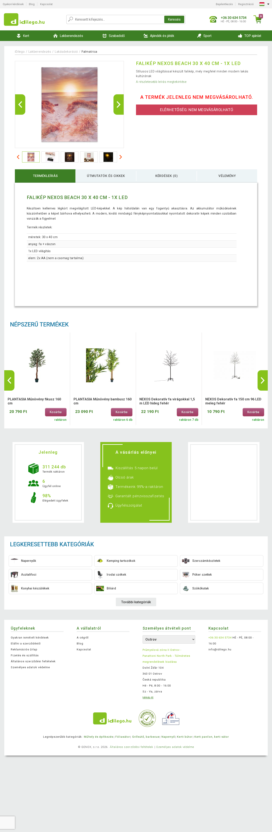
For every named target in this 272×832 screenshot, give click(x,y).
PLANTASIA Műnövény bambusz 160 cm (103, 401)
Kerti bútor (184, 736)
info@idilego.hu (219, 649)
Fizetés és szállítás (25, 655)
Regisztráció (246, 4)
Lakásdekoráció (66, 51)
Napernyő (168, 736)
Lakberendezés (39, 51)
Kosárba (56, 412)
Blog (32, 4)
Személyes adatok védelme (30, 667)
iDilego (20, 51)
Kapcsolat (46, 4)
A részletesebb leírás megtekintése (161, 81)
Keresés (174, 19)
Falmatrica (89, 51)
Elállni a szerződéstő (26, 643)
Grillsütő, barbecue (145, 736)
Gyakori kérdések (13, 4)
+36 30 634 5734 (220, 637)
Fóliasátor (122, 736)
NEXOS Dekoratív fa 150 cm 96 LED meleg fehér (233, 401)
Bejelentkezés (224, 4)
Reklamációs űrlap (24, 649)
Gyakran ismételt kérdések (30, 637)
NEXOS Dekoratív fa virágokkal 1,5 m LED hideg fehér (167, 401)
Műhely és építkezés (98, 736)
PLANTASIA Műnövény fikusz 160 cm (34, 401)
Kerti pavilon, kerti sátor (211, 736)
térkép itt (148, 697)
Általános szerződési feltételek (33, 661)
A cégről (83, 637)
